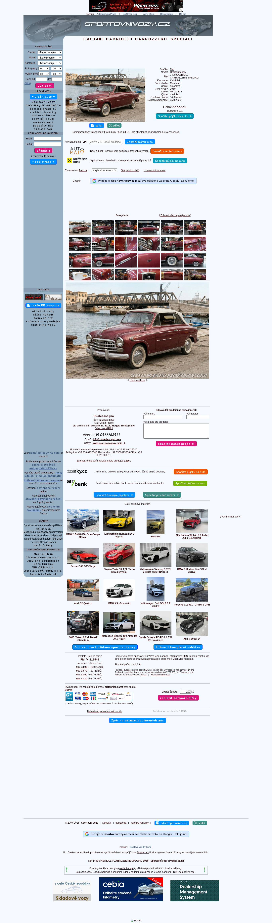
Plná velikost (137, 380)
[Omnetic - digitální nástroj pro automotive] (194, 900)
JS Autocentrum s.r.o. (43, 557)
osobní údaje (126, 868)
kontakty (106, 822)
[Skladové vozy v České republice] (72, 900)
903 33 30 (81, 678)
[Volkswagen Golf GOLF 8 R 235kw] (155, 600)
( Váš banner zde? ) (230, 516)
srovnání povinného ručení (43, 499)
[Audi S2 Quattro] (83, 600)
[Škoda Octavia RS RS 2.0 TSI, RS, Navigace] (155, 634)
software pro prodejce (43, 321)
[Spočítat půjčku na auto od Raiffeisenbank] (77, 162)
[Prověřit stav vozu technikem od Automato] (77, 153)
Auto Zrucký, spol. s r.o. (43, 570)
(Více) (27, 83)
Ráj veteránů (166, 14)
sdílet (98, 125)
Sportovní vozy (43, 102)
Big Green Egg (130, 14)
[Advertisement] (231, 75)
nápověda (120, 822)
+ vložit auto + (43, 96)
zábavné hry (43, 318)
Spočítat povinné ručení (162, 495)
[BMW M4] (155, 533)
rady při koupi (43, 119)
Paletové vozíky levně (140, 847)
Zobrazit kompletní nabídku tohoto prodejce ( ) (104, 460)
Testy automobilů (130, 170)
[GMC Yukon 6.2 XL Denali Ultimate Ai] (83, 634)
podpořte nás (43, 125)
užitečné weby (43, 311)
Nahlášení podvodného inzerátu (104, 711)
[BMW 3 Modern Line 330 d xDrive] (191, 566)
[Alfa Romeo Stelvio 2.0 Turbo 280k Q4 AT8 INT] (191, 532)
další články (43, 545)
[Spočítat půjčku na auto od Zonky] (77, 473)
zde (193, 872)
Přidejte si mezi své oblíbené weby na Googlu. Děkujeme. (145, 180)
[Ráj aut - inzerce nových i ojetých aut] (33, 300)
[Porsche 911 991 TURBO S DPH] (191, 602)
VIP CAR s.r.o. (43, 567)
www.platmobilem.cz (160, 674)
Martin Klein (43, 554)
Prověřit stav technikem (167, 151)
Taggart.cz (143, 852)
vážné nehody (43, 314)
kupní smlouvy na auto (44, 453)
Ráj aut (182, 14)
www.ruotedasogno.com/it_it (109, 443)
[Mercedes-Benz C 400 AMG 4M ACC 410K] (119, 633)
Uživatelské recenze (154, 170)
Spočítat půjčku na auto (175, 116)
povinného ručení (48, 488)
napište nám (43, 129)
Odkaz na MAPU (104, 428)
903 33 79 (81, 670)
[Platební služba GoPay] (99, 700)
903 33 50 (81, 674)
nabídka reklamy (140, 822)
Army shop (148, 14)
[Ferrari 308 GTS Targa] (83, 563)
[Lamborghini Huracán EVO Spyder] (119, 531)
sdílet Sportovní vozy (173, 823)
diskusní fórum (43, 115)
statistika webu (43, 324)
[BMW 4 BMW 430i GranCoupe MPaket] (83, 531)
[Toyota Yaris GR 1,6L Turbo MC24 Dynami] (119, 566)
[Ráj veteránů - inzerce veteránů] (53, 300)
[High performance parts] (136, 11)
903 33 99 (81, 667)
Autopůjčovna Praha (106, 14)
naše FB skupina (45, 305)
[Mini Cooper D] (191, 636)
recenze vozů (43, 122)
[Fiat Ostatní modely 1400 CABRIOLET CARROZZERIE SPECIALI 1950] (137, 377)
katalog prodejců (43, 109)
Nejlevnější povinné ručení (42, 480)
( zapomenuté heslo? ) (43, 156)
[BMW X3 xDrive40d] (119, 600)
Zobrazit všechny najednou (175, 215)
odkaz (144, 674)
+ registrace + (43, 161)
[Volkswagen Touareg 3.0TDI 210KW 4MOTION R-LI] (155, 566)
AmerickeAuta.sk (43, 574)
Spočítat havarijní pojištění (114, 495)
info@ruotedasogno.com (107, 439)
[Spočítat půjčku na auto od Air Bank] (77, 485)
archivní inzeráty (43, 112)
